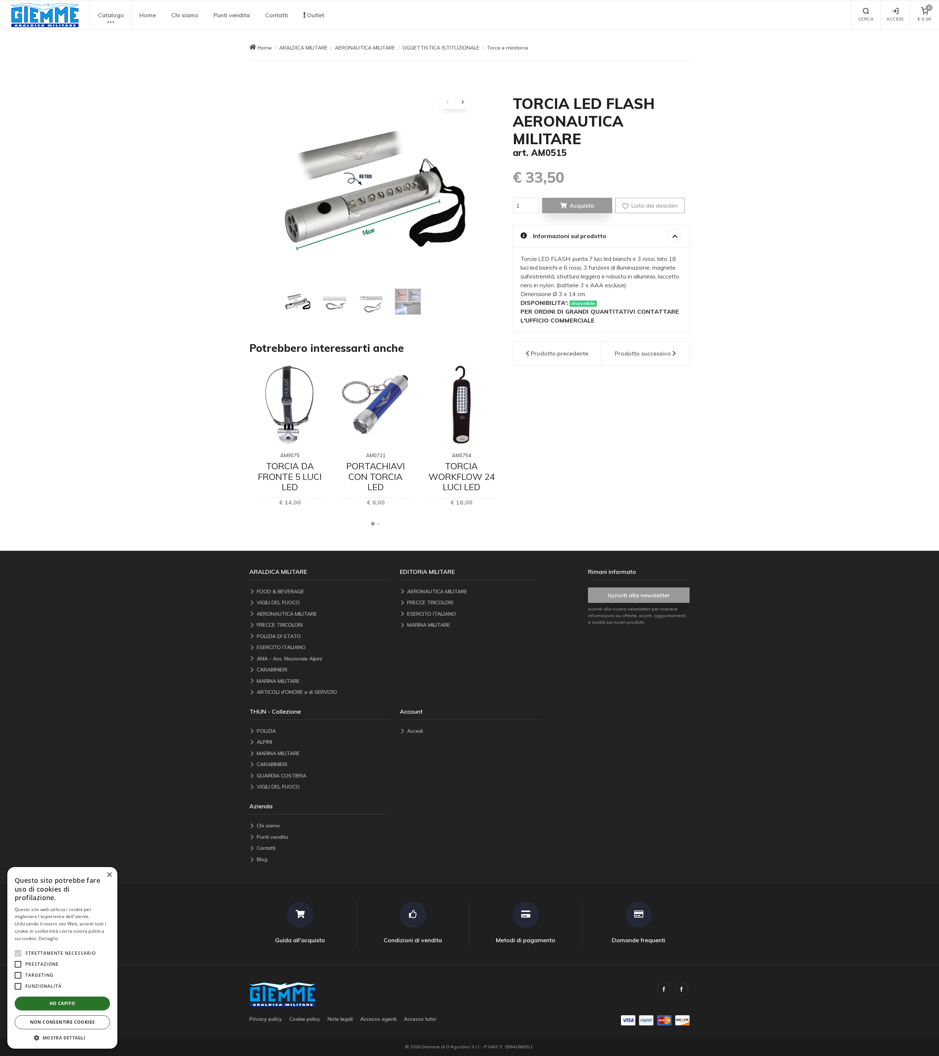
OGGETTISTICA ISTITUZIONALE (440, 47)
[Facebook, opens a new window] (664, 988)
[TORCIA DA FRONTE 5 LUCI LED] (289, 404)
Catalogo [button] (111, 15)
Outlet (315, 15)
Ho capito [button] (63, 1003)
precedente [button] (559, 353)
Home (147, 15)
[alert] (62, 958)
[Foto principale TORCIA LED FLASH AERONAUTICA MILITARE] (375, 188)
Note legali (340, 1019)
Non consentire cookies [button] (62, 1022)
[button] (44, 14)
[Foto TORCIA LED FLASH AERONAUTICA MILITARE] (298, 301)
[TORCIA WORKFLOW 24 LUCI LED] (461, 404)
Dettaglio (48, 938)
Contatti (276, 15)
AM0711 (376, 455)
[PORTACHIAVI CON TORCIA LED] (376, 404)
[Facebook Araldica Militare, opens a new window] (681, 988)
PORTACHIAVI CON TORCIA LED (375, 476)
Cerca (866, 19)
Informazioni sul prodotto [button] (569, 236)
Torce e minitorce (507, 47)
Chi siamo (184, 15)
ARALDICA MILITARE (303, 47)
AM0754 (461, 455)
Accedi (895, 19)
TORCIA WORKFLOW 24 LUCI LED (461, 476)
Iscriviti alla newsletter (639, 595)
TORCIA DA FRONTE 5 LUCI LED (290, 476)
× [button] (109, 875)
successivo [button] (643, 353)
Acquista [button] (582, 205)
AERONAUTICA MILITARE (365, 47)
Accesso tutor (420, 1019)
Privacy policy (265, 1019)
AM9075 (290, 455)
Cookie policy (304, 1019)
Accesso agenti (378, 1019)
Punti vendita (231, 15)
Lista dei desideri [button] (654, 205)
